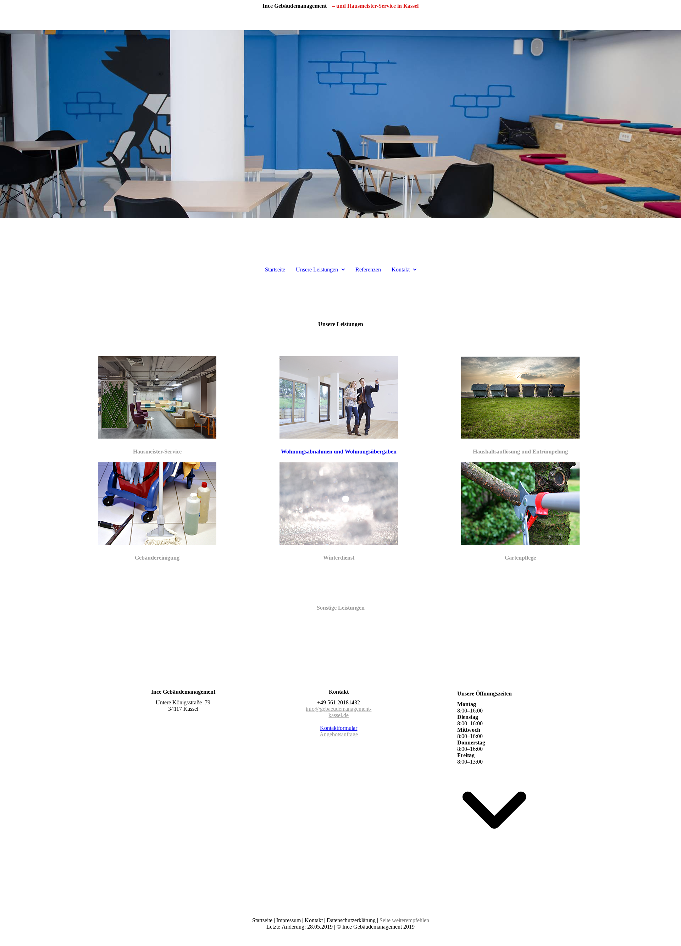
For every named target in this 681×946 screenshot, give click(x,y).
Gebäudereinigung (157, 558)
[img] (340, 124)
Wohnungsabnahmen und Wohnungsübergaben (339, 452)
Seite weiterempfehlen (404, 920)
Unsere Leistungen (317, 269)
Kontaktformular (338, 728)
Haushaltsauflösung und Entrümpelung (520, 452)
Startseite (275, 269)
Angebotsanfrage (339, 734)
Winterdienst (338, 558)
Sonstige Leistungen (341, 608)
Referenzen (368, 269)
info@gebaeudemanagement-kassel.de (338, 712)
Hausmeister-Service (157, 452)
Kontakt (401, 269)
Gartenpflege (520, 558)
